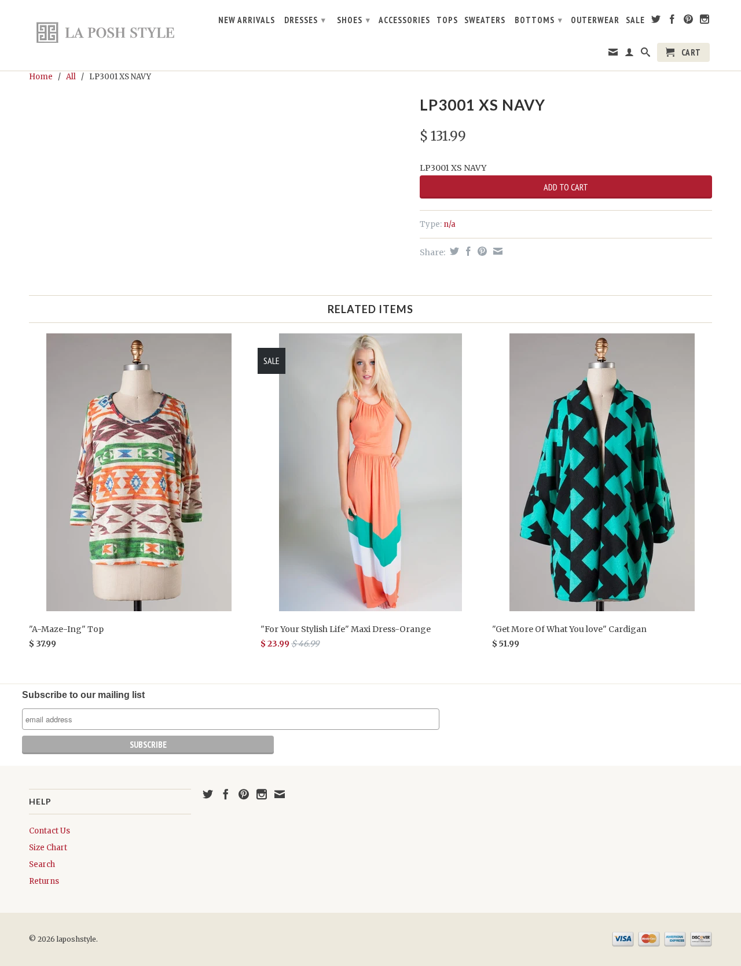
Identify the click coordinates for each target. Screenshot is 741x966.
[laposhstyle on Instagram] (705, 21)
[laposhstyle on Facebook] (672, 21)
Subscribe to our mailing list (83, 695)
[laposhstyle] (110, 32)
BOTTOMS (539, 19)
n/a (449, 224)
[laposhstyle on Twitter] (656, 21)
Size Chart (48, 848)
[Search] (646, 54)
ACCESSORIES (404, 20)
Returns (44, 881)
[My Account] (629, 54)
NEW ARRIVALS (246, 20)
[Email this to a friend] (496, 251)
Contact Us (49, 831)
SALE (635, 20)
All (71, 77)
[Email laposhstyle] (613, 54)
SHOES (353, 19)
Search (42, 864)
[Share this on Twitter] (453, 251)
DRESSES (305, 19)
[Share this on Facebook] (467, 251)
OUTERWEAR (595, 20)
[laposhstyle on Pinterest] (689, 21)
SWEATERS (484, 20)
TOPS (447, 20)
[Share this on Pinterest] (481, 251)
